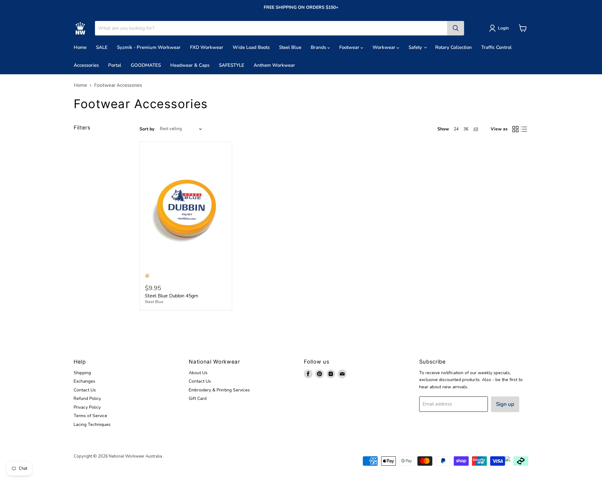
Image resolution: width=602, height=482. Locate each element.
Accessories (86, 65)
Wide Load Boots (251, 47)
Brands (319, 47)
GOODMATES (146, 65)
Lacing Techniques (92, 424)
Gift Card (198, 398)
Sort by (147, 129)
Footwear (350, 47)
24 (456, 129)
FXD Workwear (206, 47)
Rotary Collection (453, 47)
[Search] (455, 28)
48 (475, 129)
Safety (416, 47)
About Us (198, 373)
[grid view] (515, 129)
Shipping (82, 373)
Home (80, 47)
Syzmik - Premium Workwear (149, 47)
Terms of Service (90, 416)
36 (465, 129)
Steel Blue (290, 47)
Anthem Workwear (274, 65)
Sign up (505, 404)
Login (503, 28)
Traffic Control (496, 47)
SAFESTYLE (231, 65)
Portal (114, 65)
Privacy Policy (87, 407)
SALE (102, 47)
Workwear (384, 47)
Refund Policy (87, 398)
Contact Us (85, 390)
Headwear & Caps (189, 65)
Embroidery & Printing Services (219, 390)
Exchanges (84, 381)
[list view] (524, 129)
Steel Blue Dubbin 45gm (171, 296)
